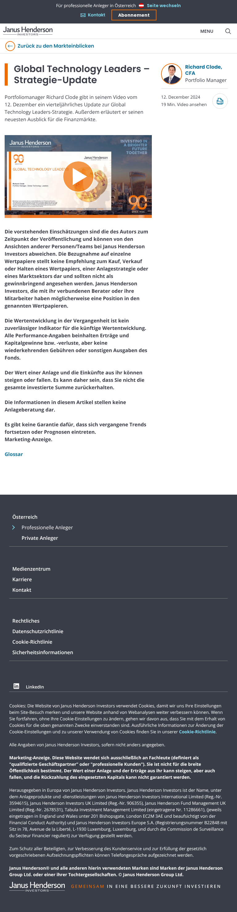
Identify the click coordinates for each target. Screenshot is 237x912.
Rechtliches (26, 620)
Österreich (25, 517)
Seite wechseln (164, 5)
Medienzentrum (31, 568)
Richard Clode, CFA (203, 70)
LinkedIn (35, 687)
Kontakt (96, 15)
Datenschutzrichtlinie (37, 631)
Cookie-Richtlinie (32, 641)
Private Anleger (40, 538)
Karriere (22, 579)
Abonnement (134, 15)
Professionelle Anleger (47, 527)
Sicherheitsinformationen (42, 652)
